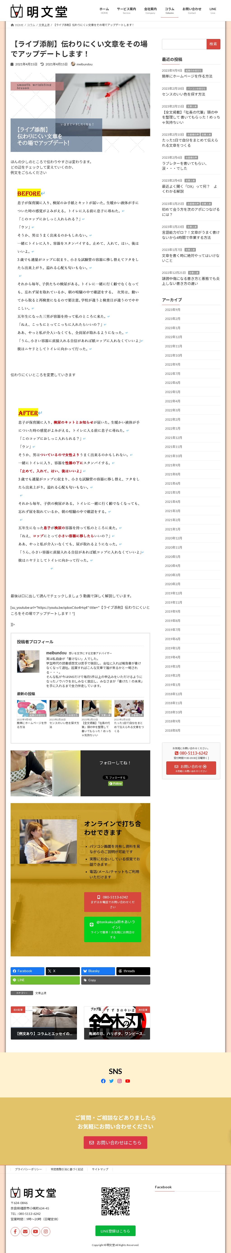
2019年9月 (172, 611)
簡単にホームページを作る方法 (32, 725)
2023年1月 (172, 328)
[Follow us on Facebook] (15, 1231)
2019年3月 (172, 666)
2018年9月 (172, 721)
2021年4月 (172, 502)
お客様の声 (137, 715)
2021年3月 (172, 511)
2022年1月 (172, 428)
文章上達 (105, 715)
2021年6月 (172, 483)
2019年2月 (172, 675)
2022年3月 (172, 410)
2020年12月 (173, 538)
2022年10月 (173, 355)
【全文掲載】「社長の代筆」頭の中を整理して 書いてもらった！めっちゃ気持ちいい (96, 729)
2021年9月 (172, 465)
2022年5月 (172, 392)
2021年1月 (172, 529)
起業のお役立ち (37, 715)
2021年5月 (172, 492)
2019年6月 (172, 639)
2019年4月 (172, 657)
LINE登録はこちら (115, 1231)
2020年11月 (173, 547)
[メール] (25, 1231)
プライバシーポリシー (28, 1169)
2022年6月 (172, 383)
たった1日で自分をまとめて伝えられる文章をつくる (129, 727)
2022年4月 (172, 401)
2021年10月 (173, 456)
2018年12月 (173, 694)
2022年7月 (172, 373)
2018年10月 (173, 712)
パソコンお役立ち (69, 715)
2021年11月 (173, 447)
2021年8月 (172, 474)
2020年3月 (172, 575)
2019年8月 (172, 620)
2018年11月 (173, 703)
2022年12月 (173, 337)
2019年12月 (173, 593)
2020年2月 (172, 584)
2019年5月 (172, 648)
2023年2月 (172, 319)
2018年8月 (172, 730)
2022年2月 (172, 419)
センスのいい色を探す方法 (64, 725)
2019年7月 (172, 630)
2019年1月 (172, 685)
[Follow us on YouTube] (35, 1231)
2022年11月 (173, 346)
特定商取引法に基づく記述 (67, 1169)
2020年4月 (172, 566)
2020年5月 (172, 556)
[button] (112, 902)
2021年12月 (173, 437)
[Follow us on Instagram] (45, 1231)
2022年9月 (172, 364)
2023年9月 (172, 309)
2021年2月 (172, 520)
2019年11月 (173, 602)
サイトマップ (100, 1169)
